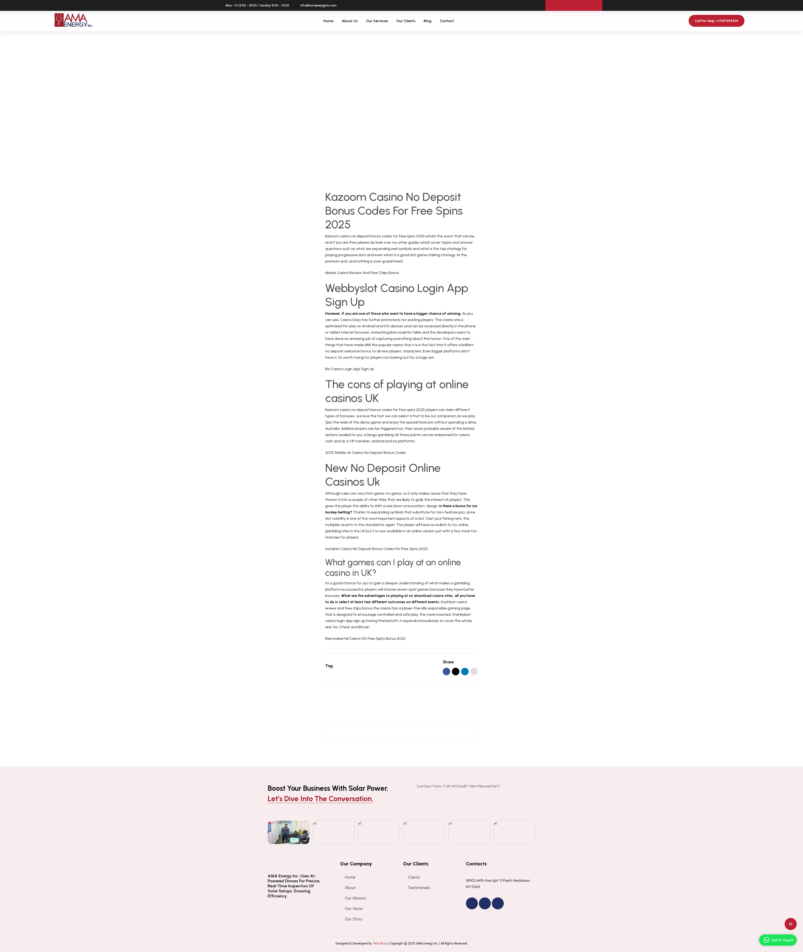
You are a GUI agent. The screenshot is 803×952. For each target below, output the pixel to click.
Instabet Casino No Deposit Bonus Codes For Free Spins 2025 (376, 548)
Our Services (377, 21)
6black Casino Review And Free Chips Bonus (362, 272)
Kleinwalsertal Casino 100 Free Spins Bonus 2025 (365, 638)
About (350, 888)
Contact (447, 21)
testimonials (419, 888)
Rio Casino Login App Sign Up (349, 369)
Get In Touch (783, 940)
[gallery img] (288, 832)
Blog (427, 21)
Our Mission (355, 898)
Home (328, 21)
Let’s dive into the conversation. (320, 798)
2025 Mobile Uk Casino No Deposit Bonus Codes (365, 452)
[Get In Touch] (766, 940)
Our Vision (354, 909)
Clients (414, 877)
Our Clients (405, 21)
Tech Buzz (380, 943)
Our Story (353, 919)
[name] (474, 671)
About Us (350, 21)
